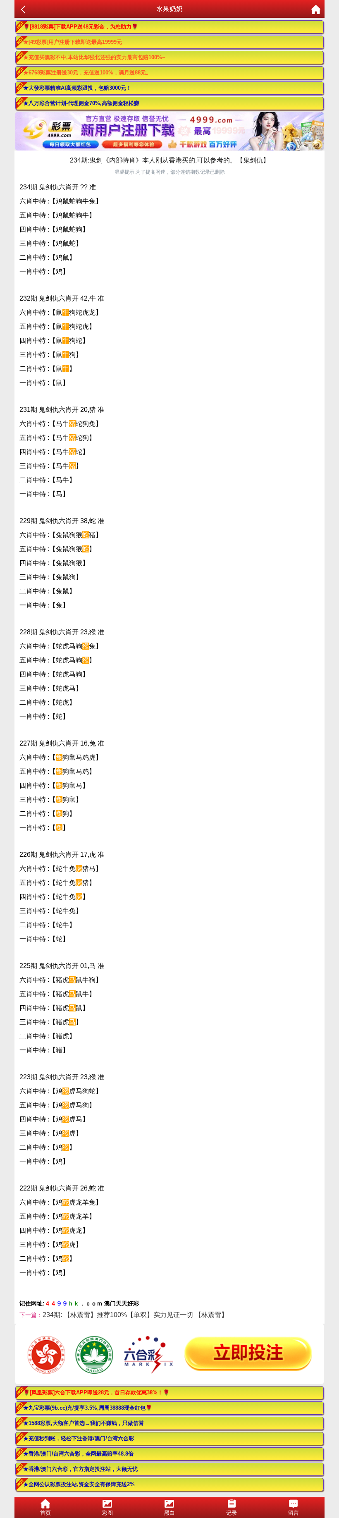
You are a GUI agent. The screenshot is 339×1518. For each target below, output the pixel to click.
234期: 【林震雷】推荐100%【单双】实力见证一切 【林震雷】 (135, 1314)
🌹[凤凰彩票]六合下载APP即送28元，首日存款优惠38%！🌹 (96, 1392)
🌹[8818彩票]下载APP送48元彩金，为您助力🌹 (80, 27)
